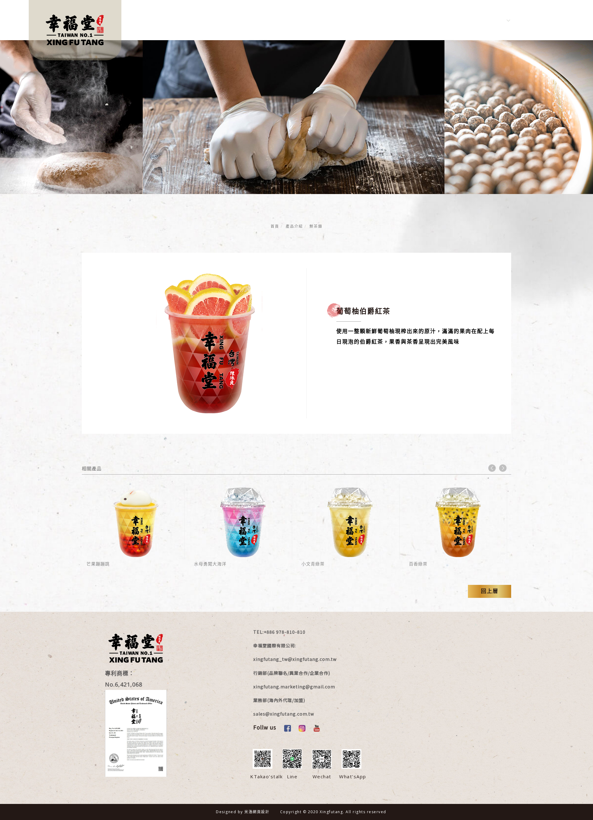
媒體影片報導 (262, 20)
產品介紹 (351, 20)
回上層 (489, 591)
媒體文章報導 (309, 20)
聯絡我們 (423, 20)
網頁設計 (261, 811)
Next (503, 468)
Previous (492, 468)
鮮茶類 (315, 226)
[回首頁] (75, 30)
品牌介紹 (220, 20)
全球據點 (458, 20)
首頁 (275, 226)
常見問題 (387, 20)
